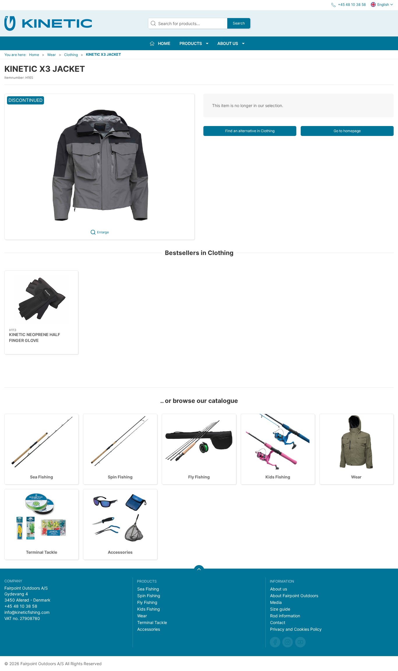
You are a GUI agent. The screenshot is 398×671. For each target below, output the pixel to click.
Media (276, 602)
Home (34, 55)
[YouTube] (300, 642)
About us (278, 588)
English (383, 4)
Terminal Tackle (41, 552)
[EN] (48, 23)
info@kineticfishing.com (27, 612)
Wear (51, 55)
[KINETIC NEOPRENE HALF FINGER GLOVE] (41, 299)
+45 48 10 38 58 (20, 606)
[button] (99, 167)
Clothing (71, 55)
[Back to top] (199, 570)
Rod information (285, 615)
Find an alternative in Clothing (249, 131)
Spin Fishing (120, 476)
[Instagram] (287, 642)
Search (239, 23)
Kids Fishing (277, 476)
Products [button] (190, 43)
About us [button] (227, 43)
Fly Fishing (199, 476)
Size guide (280, 609)
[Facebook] (275, 642)
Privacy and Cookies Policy (296, 629)
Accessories (120, 552)
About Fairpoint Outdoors (294, 595)
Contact (277, 622)
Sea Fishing (41, 476)
